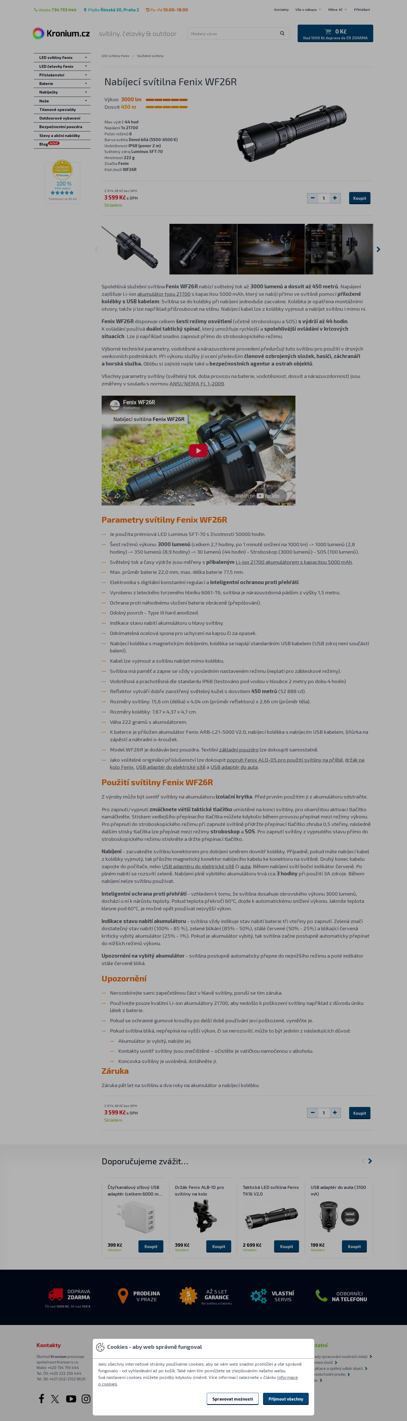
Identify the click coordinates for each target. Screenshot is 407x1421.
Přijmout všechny (286, 1398)
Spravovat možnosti (232, 1398)
